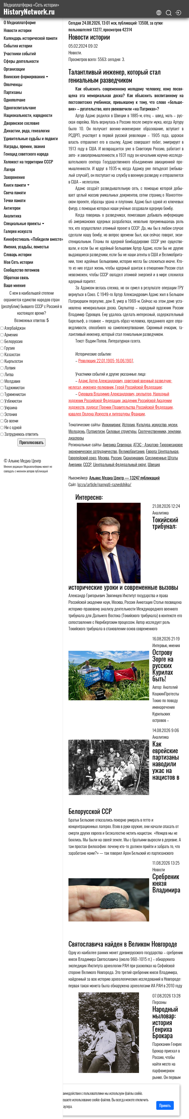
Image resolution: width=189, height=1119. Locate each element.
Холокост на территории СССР (28, 161)
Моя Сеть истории (18, 262)
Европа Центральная (162, 451)
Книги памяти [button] (15, 184)
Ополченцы (13, 84)
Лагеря (9, 169)
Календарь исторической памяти (30, 38)
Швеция (154, 464)
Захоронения (14, 177)
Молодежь (76, 431)
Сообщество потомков (21, 269)
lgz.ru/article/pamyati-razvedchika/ (104, 484)
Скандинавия (133, 457)
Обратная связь (16, 277)
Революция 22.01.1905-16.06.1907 (105, 360)
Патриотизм (95, 431)
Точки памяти (15, 200)
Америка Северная (117, 444)
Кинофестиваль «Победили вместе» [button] (33, 238)
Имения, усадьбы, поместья (26, 246)
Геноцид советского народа (26, 153)
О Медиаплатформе (20, 22)
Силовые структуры (121, 431)
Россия (116, 457)
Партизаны (13, 92)
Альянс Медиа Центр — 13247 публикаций (124, 477)
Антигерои (12, 207)
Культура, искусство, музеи (156, 424)
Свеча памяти (15, 192)
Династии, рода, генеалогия (27, 130)
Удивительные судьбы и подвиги (31, 138)
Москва (103, 457)
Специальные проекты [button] (22, 223)
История (128, 424)
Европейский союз (82, 457)
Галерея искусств (18, 231)
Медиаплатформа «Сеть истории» (31, 9)
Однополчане (14, 99)
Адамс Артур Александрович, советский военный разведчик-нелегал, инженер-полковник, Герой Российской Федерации (120, 383)
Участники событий (20, 53)
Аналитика (12, 215)
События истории (18, 45)
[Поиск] (168, 13)
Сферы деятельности (21, 61)
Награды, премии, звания (24, 146)
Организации (14, 68)
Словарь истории (18, 254)
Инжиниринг (111, 424)
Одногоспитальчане (20, 107)
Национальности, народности (28, 115)
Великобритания (132, 451)
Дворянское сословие (21, 122)
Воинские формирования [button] (24, 76)
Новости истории (18, 30)
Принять (165, 1105)
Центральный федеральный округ (119, 464)
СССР (87, 464)
